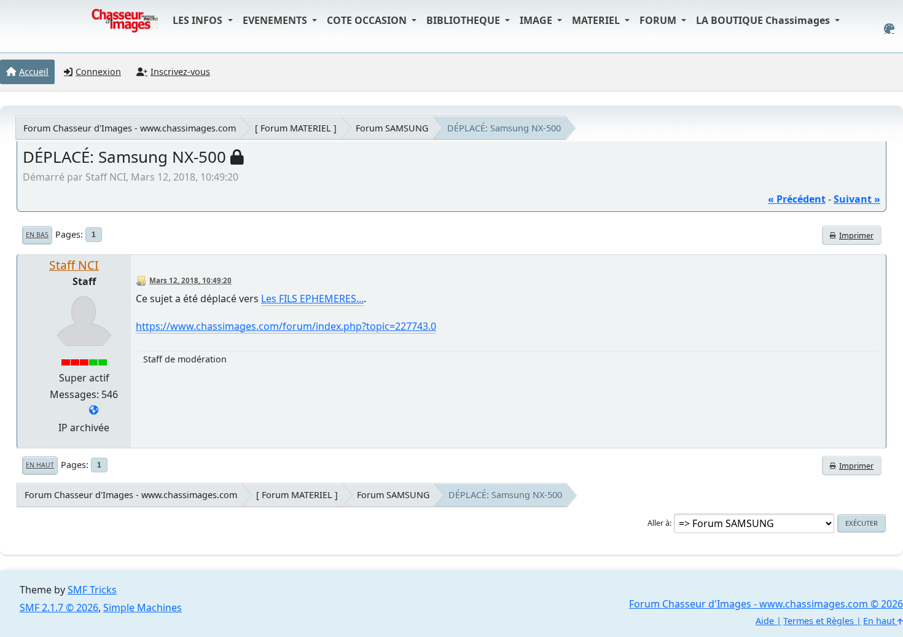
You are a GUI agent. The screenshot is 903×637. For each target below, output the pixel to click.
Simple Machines (142, 607)
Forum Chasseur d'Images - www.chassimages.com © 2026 (766, 604)
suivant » (857, 199)
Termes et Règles (818, 621)
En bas (37, 234)
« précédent (797, 199)
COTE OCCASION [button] (368, 20)
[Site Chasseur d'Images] (93, 411)
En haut (40, 465)
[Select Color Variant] (889, 28)
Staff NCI (74, 265)
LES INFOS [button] (199, 20)
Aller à (658, 522)
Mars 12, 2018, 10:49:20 (190, 280)
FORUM (659, 20)
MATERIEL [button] (597, 20)
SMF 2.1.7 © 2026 (59, 607)
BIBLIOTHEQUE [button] (464, 20)
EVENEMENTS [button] (276, 20)
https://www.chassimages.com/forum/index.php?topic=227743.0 (286, 326)
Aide (765, 621)
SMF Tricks (92, 589)
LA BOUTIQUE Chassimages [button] (764, 20)
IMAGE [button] (537, 20)
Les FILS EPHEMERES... (312, 298)
